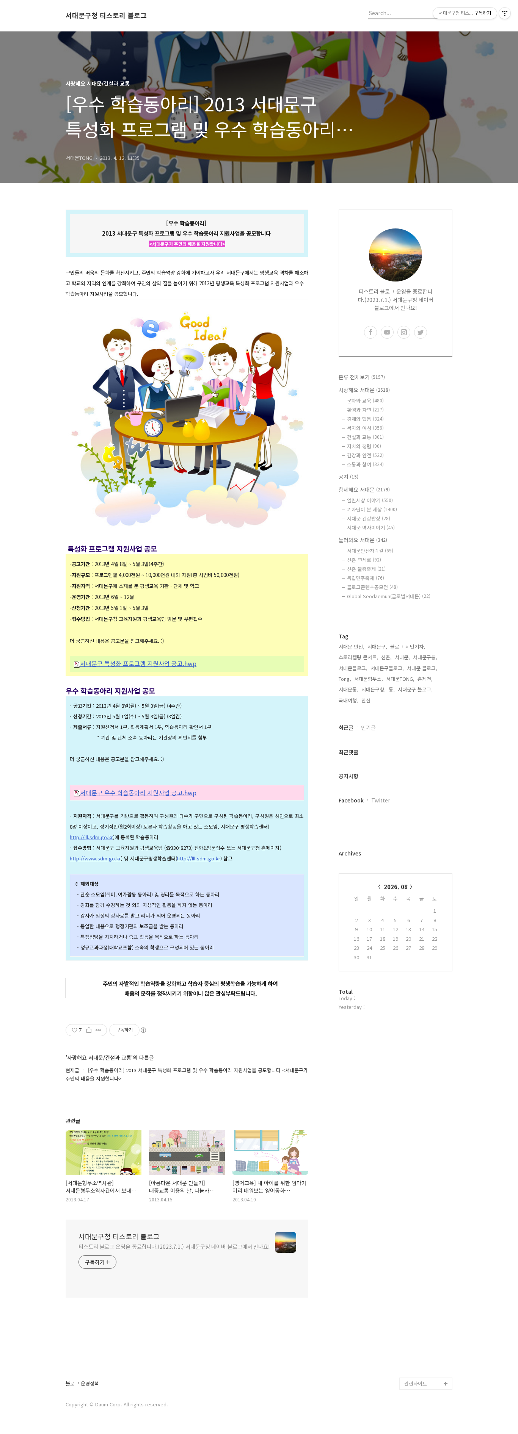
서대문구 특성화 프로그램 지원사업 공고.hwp (138, 664)
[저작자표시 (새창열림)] (143, 1030)
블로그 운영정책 (82, 1384)
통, (392, 689)
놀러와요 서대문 (363, 540)
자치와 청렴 (364, 446)
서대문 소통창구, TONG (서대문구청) (425, 1268)
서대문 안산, (351, 646)
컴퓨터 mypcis (420, 1298)
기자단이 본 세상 (372, 509)
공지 (348, 476)
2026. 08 (396, 887)
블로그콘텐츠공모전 (372, 587)
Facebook (351, 800)
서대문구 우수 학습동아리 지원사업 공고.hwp (138, 793)
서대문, (402, 657)
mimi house (418, 1347)
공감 (409, 1286)
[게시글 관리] (98, 1030)
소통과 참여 (365, 464)
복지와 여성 (365, 428)
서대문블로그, (353, 668)
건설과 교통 (365, 437)
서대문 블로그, (422, 668)
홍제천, (425, 678)
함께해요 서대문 (364, 489)
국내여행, (348, 700)
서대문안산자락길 (370, 550)
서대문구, (377, 646)
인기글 (368, 727)
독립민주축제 (365, 578)
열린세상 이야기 (370, 500)
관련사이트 (415, 1383)
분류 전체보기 (362, 377)
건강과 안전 (365, 455)
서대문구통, (425, 657)
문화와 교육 (365, 400)
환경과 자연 (365, 409)
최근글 (346, 727)
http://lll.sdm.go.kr (91, 837)
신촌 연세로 (364, 559)
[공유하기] (89, 1030)
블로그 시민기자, (407, 646)
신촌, (386, 657)
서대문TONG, (400, 678)
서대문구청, (373, 689)
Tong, (345, 678)
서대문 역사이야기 (371, 527)
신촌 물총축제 (366, 568)
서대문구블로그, (387, 668)
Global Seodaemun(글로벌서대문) (388, 596)
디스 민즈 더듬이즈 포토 (427, 1329)
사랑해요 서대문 (364, 390)
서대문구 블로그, (415, 689)
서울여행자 (416, 1310)
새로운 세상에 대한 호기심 (427, 1365)
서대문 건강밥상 (368, 518)
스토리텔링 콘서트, (358, 657)
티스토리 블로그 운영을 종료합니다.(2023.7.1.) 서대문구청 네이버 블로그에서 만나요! (174, 1246)
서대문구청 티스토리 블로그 (106, 15)
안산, (366, 700)
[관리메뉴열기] (504, 13)
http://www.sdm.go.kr (95, 858)
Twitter (380, 800)
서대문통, (348, 689)
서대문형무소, (368, 678)
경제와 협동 (365, 418)
